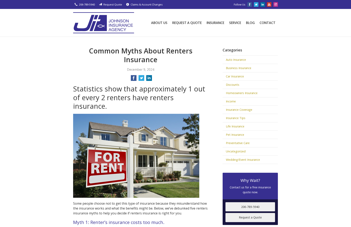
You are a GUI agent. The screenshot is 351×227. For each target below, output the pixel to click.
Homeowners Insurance (242, 93)
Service (235, 23)
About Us (159, 23)
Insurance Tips (235, 118)
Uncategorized (236, 151)
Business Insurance (238, 68)
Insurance (215, 23)
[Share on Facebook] (133, 79)
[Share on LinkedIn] (149, 79)
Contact (267, 23)
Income (231, 101)
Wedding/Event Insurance (243, 160)
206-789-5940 (87, 4)
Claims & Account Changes (147, 4)
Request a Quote (187, 23)
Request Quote (112, 4)
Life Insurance (235, 126)
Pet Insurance (235, 135)
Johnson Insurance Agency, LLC (103, 22)
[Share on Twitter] (141, 79)
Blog (250, 23)
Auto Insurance (236, 60)
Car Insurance (235, 76)
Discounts (232, 85)
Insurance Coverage (239, 110)
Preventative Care (238, 143)
